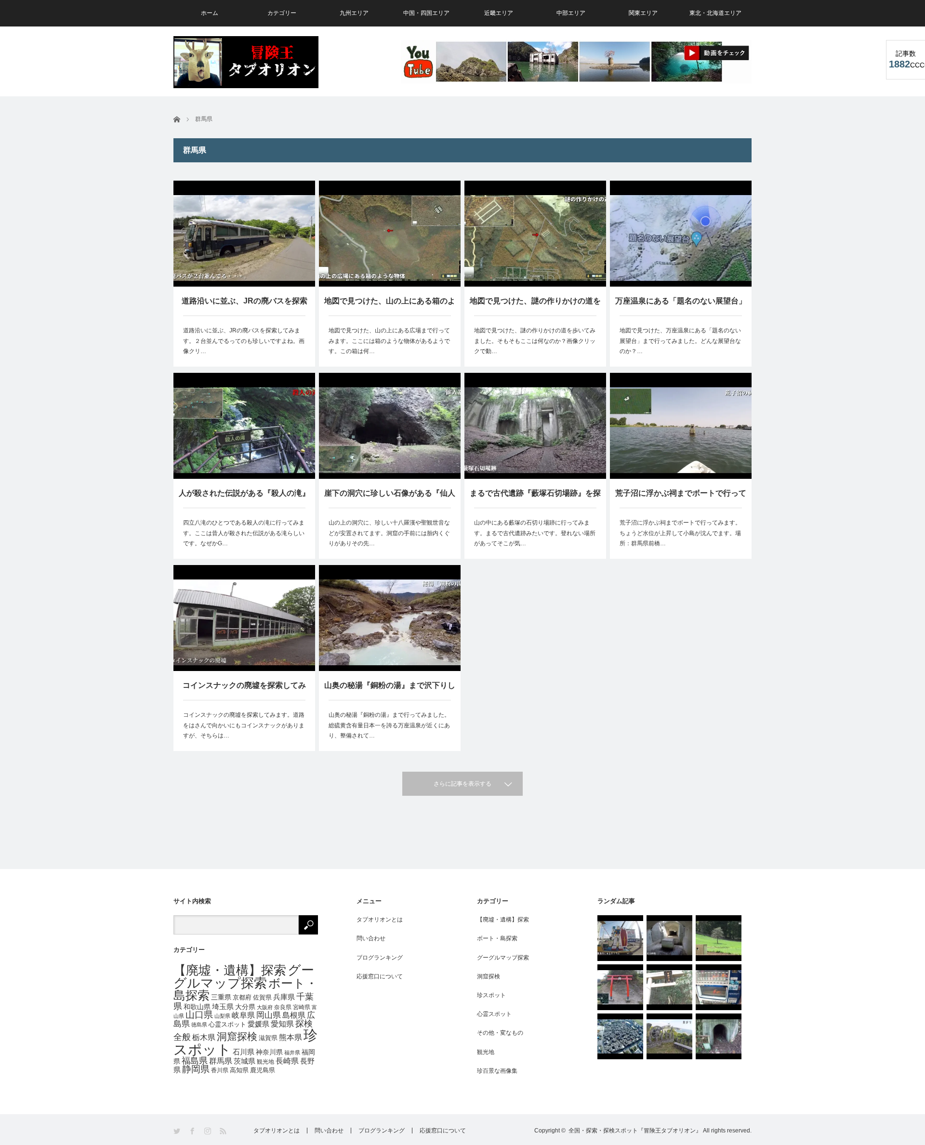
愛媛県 (258, 1024)
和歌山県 (197, 1007)
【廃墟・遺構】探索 (229, 970)
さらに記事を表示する (462, 783)
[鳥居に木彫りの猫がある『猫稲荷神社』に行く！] (620, 987)
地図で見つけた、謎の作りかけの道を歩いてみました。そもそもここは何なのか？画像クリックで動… (534, 341)
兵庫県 (284, 997)
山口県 (199, 1015)
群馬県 (220, 1061)
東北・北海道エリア (715, 13)
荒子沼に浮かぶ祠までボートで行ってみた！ (680, 498)
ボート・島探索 (497, 938)
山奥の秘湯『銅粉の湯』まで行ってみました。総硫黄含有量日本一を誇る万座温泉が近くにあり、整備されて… (389, 725)
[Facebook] (193, 1131)
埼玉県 (223, 1006)
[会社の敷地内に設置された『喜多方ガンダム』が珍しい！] (620, 938)
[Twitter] (177, 1131)
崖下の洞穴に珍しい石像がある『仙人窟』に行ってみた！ (389, 498)
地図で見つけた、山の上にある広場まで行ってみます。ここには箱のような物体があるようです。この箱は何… (389, 341)
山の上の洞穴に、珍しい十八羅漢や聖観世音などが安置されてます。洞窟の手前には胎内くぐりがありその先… (389, 533)
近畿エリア (498, 13)
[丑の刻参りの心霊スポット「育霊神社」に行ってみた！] (669, 987)
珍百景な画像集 (497, 1070)
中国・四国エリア (426, 13)
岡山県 (268, 1015)
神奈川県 (269, 1052)
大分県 (245, 1007)
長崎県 (287, 1060)
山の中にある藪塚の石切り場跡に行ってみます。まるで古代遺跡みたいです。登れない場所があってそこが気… (534, 533)
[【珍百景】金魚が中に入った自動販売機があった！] (718, 987)
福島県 (195, 1061)
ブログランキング (380, 957)
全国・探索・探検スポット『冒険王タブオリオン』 (634, 1130)
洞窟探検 (237, 1036)
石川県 (243, 1052)
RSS (224, 1131)
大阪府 (265, 1007)
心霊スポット (227, 1024)
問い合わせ (371, 938)
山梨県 (222, 1016)
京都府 (242, 997)
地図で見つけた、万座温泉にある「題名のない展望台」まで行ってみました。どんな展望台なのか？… (680, 341)
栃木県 (203, 1037)
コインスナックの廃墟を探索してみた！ (244, 690)
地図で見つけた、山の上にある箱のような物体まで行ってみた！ (389, 306)
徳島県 (199, 1024)
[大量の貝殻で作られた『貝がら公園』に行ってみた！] (669, 1036)
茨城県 (244, 1061)
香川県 (219, 1070)
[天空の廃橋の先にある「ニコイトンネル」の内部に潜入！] (718, 1036)
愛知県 (282, 1024)
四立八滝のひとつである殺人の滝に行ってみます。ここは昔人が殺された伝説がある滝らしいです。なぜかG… (243, 533)
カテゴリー (281, 13)
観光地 (265, 1061)
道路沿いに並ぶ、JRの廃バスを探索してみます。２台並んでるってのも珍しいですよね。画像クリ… (243, 341)
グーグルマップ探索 (243, 976)
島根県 (293, 1015)
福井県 (292, 1052)
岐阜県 (243, 1015)
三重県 (221, 997)
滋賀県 (268, 1037)
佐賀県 (262, 997)
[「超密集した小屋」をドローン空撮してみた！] (620, 1036)
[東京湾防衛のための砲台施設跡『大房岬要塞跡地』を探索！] (669, 938)
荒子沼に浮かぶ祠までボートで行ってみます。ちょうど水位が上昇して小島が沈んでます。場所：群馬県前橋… (680, 533)
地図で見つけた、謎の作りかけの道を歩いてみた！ (535, 306)
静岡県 (196, 1069)
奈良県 (282, 1007)
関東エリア (643, 13)
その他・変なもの (500, 1032)
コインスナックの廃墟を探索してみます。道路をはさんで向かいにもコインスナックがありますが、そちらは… (243, 725)
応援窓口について (380, 976)
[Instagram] (208, 1131)
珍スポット (491, 995)
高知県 (239, 1070)
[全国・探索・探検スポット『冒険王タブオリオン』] (245, 62)
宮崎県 (301, 1007)
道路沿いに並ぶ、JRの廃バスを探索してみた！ (244, 306)
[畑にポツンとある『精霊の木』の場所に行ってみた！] (718, 938)
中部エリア (570, 13)
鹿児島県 (262, 1070)
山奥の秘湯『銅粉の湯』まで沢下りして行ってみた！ (389, 690)
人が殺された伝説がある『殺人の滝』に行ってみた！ (244, 498)
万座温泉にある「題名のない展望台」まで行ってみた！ (680, 306)
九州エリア (354, 13)
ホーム (209, 13)
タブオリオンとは (380, 919)
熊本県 (290, 1037)
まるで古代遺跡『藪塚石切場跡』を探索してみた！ (535, 498)
